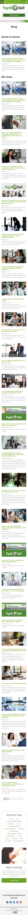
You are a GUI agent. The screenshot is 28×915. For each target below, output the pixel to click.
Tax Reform (8, 841)
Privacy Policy (14, 908)
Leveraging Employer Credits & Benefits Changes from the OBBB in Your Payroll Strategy (13, 454)
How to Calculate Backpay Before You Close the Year (13, 361)
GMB (14, 902)
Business (20, 836)
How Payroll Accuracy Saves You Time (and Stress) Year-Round (13, 330)
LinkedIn (11, 902)
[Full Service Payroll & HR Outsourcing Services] (14, 8)
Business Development (10, 828)
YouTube (21, 902)
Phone (22, 2)
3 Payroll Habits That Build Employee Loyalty (13, 299)
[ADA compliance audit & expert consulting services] (14, 912)
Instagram (17, 902)
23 (18, 798)
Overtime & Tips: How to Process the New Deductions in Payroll (13, 491)
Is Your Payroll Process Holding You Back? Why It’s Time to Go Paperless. (13, 590)
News (12, 819)
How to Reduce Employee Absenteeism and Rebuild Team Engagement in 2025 (14, 649)
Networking (21, 828)
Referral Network (14, 831)
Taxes (22, 838)
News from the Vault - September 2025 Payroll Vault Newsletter (12, 620)
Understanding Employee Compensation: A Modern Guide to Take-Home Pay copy (12, 784)
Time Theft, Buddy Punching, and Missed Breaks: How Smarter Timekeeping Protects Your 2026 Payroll (12, 135)
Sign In (26, 2)
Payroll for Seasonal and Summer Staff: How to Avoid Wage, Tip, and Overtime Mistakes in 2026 (14, 202)
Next (22, 798)
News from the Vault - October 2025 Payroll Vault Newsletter (13, 560)
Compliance (11, 823)
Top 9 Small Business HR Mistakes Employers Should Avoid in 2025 (12, 392)
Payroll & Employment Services (14, 833)
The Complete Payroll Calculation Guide (14, 683)
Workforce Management (14, 826)
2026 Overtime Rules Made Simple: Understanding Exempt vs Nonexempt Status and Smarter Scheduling (13, 60)
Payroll (7, 838)
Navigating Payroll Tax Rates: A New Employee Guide (13, 750)
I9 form (19, 823)
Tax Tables (14, 838)
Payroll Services (10, 836)
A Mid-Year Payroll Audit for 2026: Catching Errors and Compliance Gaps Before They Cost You (13, 168)
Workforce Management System (14, 821)
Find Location (14, 15)
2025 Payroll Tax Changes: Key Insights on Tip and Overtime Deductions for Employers (14, 716)
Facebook (7, 902)
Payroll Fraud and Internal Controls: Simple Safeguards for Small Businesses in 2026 (13, 236)
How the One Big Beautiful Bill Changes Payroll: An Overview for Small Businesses (14, 527)
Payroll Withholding (19, 841)
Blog (18, 819)
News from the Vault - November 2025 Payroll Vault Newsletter (14, 424)
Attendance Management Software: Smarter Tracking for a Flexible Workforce (13, 268)
